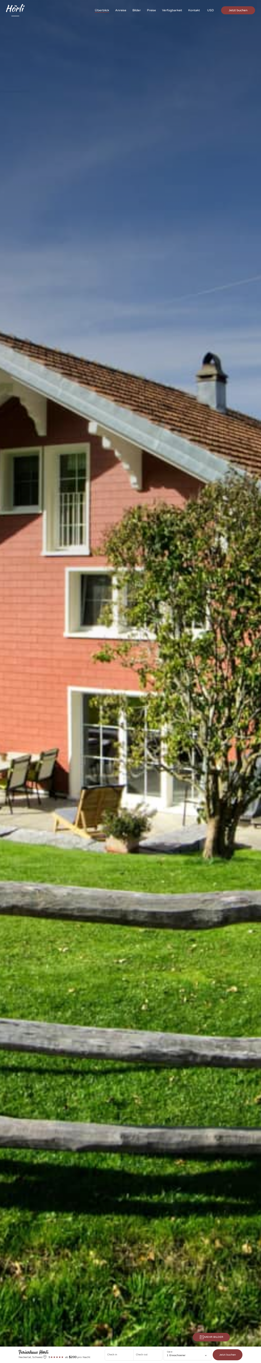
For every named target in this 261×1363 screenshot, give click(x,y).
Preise (151, 10)
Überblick (102, 10)
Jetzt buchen (238, 10)
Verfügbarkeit (172, 10)
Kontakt (194, 10)
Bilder (136, 10)
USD (210, 10)
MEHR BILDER (213, 1337)
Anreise (120, 10)
